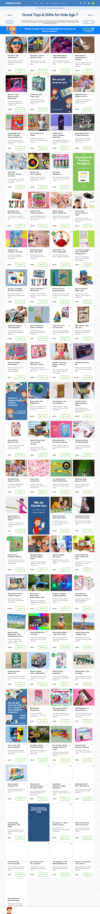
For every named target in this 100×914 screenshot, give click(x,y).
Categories (54, 3)
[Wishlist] (80, 3)
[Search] (84, 3)
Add (20, 70)
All (47, 3)
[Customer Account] (88, 3)
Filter (9, 22)
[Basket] (92, 3)
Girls (42, 3)
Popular (63, 3)
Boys (36, 3)
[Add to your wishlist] (24, 55)
